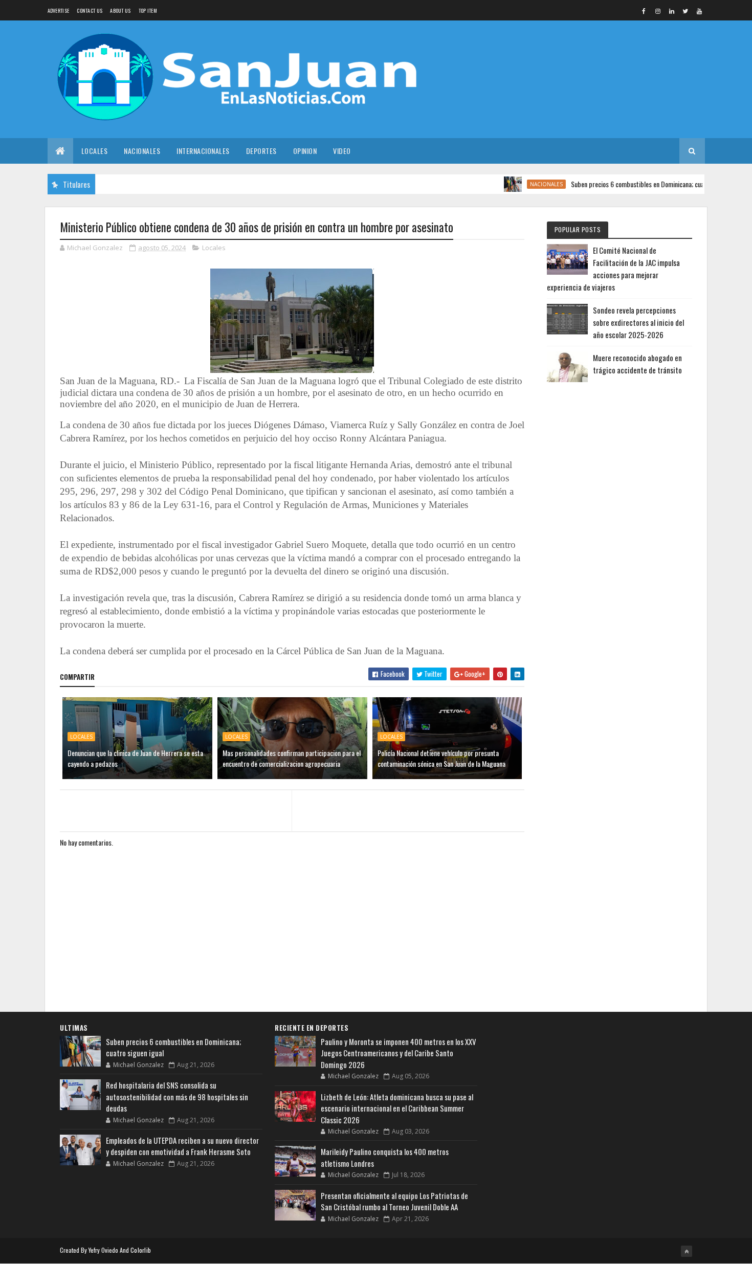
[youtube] (699, 10)
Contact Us (89, 10)
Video (342, 150)
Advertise (59, 10)
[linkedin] (671, 10)
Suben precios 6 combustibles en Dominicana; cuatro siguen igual (636, 184)
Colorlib (140, 1250)
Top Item (148, 10)
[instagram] (657, 10)
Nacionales (142, 150)
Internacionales (203, 150)
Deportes (261, 150)
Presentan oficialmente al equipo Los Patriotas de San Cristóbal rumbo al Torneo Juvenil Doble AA (394, 1201)
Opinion (305, 150)
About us (120, 10)
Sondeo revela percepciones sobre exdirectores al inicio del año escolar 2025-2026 (638, 322)
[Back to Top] (686, 1251)
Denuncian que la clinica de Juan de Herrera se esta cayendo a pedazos (135, 758)
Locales (94, 150)
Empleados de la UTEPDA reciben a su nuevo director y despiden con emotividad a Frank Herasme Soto (182, 1146)
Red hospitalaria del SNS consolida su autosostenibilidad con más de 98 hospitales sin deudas (177, 1096)
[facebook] (644, 10)
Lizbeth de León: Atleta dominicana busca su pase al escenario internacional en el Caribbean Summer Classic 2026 (397, 1108)
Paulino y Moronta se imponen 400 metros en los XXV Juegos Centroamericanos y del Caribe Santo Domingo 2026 (398, 1053)
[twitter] (685, 10)
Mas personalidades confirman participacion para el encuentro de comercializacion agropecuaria (292, 758)
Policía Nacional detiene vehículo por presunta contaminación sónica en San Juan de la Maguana (441, 758)
